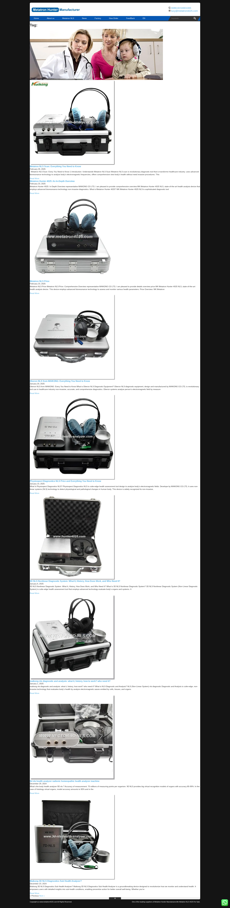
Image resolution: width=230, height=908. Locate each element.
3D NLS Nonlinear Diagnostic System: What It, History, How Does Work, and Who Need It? (75, 581)
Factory (98, 18)
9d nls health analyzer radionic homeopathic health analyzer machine (64, 781)
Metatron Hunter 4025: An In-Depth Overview (52, 181)
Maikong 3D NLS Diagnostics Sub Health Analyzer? (56, 881)
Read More (34, 178)
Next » (42, 896)
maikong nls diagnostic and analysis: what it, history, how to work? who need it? (70, 681)
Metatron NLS (68, 18)
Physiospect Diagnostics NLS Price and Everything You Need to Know (65, 481)
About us (50, 18)
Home (36, 18)
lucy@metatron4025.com (184, 11)
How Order (113, 18)
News (84, 18)
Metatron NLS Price (39, 281)
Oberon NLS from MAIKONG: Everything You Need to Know (60, 381)
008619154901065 (181, 8)
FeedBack (130, 18)
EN (144, 18)
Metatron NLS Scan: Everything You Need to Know (55, 166)
